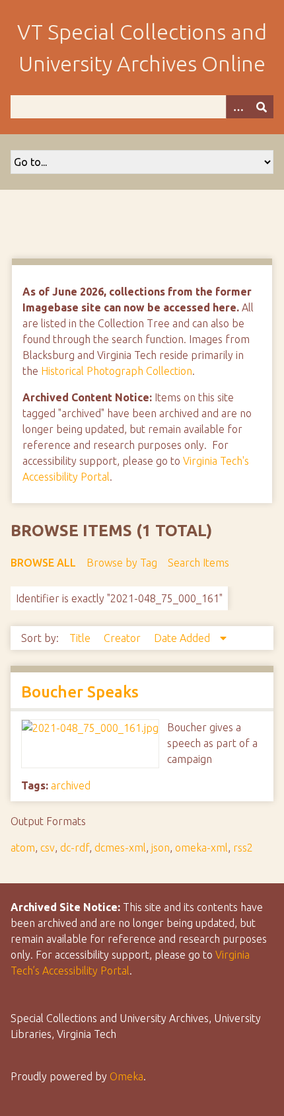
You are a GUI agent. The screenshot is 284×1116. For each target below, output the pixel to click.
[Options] (238, 106)
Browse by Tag (122, 563)
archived (70, 785)
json (160, 848)
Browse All (43, 563)
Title (81, 638)
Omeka (126, 1076)
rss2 (243, 848)
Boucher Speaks (80, 692)
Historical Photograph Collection (116, 371)
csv (47, 848)
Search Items (198, 563)
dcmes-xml (120, 848)
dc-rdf (74, 848)
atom (23, 848)
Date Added (183, 638)
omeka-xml (201, 848)
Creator (123, 638)
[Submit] (261, 106)
